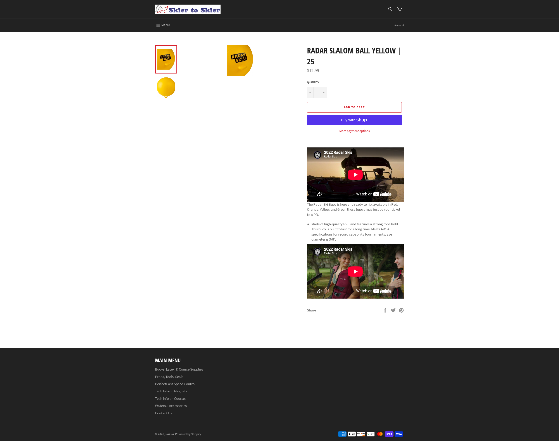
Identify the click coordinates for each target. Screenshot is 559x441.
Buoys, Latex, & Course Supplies (179, 369)
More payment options (354, 131)
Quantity (313, 82)
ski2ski (169, 434)
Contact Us (163, 413)
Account (399, 25)
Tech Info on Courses (170, 398)
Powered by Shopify (188, 434)
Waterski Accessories (171, 405)
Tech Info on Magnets (171, 391)
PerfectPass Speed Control (175, 383)
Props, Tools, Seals (169, 376)
